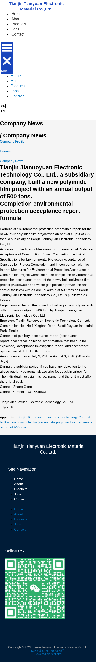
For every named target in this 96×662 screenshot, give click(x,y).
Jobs (15, 29)
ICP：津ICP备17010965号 (48, 650)
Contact (17, 34)
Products (18, 24)
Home (16, 14)
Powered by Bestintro (48, 654)
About (16, 19)
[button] (7, 58)
